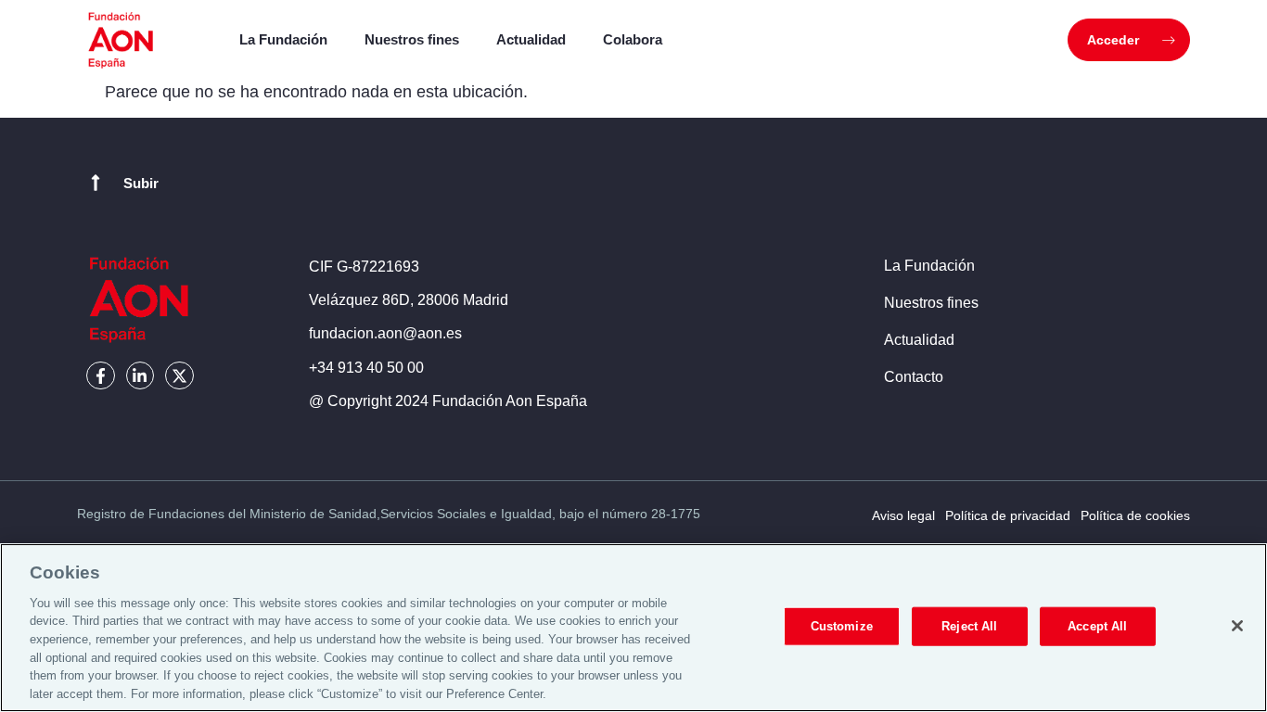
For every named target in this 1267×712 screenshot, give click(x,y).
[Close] (1237, 625)
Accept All (1097, 626)
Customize (842, 626)
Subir (141, 183)
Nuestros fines (412, 39)
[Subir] (95, 182)
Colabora (632, 39)
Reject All (969, 626)
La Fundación (283, 39)
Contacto (913, 377)
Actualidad (531, 39)
